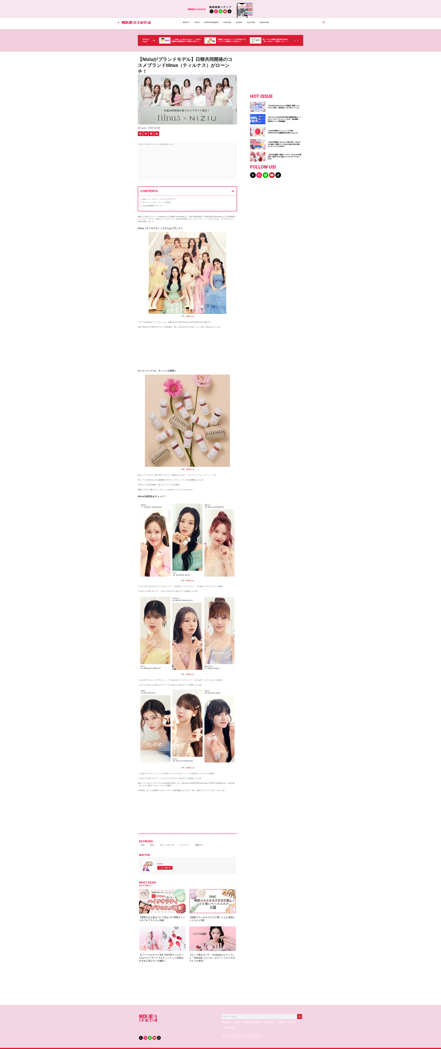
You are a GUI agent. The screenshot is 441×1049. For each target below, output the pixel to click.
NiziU (142, 845)
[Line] (220, 11)
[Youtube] (225, 11)
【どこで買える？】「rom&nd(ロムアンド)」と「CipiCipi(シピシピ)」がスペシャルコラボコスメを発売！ (212, 958)
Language (264, 22)
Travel (239, 22)
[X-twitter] (253, 175)
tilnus (152, 845)
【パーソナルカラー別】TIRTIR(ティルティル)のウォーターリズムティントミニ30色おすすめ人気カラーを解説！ (161, 958)
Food (196, 22)
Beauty (186, 22)
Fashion (227, 22)
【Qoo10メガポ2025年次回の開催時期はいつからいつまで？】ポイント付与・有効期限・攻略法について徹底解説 (284, 119)
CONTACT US (252, 1035)
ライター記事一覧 (164, 868)
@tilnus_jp (190, 316)
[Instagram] (216, 11)
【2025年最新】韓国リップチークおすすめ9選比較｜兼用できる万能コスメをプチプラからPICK (284, 157)
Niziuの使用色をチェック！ (153, 206)
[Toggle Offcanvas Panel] (118, 22)
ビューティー (185, 845)
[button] (324, 22)
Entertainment (211, 22)
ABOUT (225, 1035)
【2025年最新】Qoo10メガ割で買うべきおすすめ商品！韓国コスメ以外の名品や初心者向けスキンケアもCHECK (284, 144)
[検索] (299, 1016)
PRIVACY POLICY (237, 1035)
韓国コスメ (199, 845)
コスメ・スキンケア (167, 845)
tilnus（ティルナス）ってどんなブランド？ (159, 199)
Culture (251, 22)
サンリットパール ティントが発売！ (157, 202)
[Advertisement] (187, 163)
